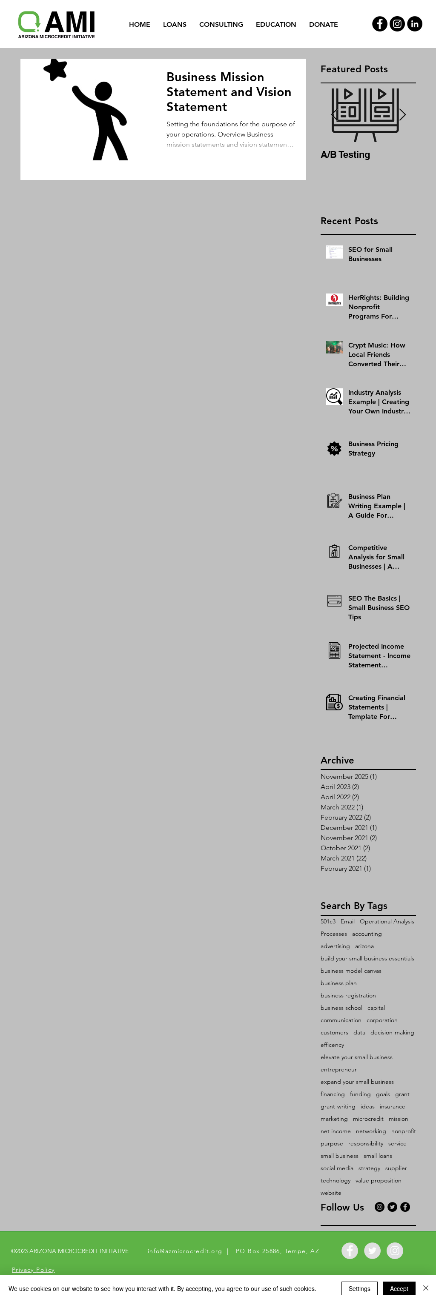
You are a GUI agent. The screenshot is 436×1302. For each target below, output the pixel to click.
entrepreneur (339, 1069)
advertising (335, 946)
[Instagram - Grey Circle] (395, 1250)
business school (341, 1007)
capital (376, 1007)
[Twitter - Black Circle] (392, 1207)
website (331, 1193)
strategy (369, 1168)
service (397, 1143)
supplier (396, 1168)
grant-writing (338, 1106)
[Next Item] (402, 115)
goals (383, 1094)
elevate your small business (357, 1057)
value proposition (379, 1180)
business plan (339, 983)
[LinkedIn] (414, 23)
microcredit (368, 1119)
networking (371, 1131)
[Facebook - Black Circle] (379, 23)
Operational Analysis (387, 921)
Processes (334, 933)
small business (340, 1156)
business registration (348, 995)
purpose (332, 1143)
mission (398, 1119)
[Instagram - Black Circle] (397, 23)
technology (335, 1180)
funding (360, 1094)
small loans (378, 1156)
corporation (382, 1020)
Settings (359, 1288)
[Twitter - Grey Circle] (372, 1250)
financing (333, 1094)
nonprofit (403, 1131)
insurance (392, 1106)
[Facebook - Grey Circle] (349, 1250)
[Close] (426, 1288)
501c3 (328, 921)
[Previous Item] (334, 115)
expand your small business (357, 1081)
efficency (332, 1044)
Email (348, 921)
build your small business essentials (367, 958)
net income (336, 1131)
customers (334, 1032)
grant (402, 1094)
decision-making (392, 1032)
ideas (368, 1106)
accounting (367, 933)
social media (337, 1168)
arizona (364, 946)
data (359, 1032)
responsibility (365, 1143)
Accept (399, 1288)
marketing (334, 1119)
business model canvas (351, 970)
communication (341, 1020)
